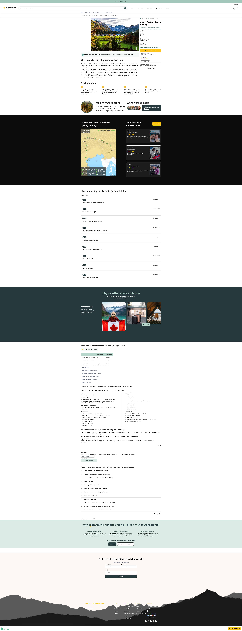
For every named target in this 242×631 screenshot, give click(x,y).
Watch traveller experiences (146, 61)
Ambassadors (139, 608)
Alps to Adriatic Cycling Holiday (105, 12)
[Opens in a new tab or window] (146, 621)
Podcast (116, 611)
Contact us (236, 4)
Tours (82, 12)
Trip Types (126, 616)
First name (108, 564)
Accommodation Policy (129, 606)
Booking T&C (127, 608)
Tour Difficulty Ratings (129, 613)
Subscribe (121, 576)
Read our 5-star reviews (145, 60)
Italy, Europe (144, 18)
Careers (116, 613)
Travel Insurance (127, 618)
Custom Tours (150, 8)
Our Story (116, 606)
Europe (86, 12)
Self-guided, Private (144, 39)
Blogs (156, 8)
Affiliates (138, 606)
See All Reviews (89, 460)
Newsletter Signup (151, 606)
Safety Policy (127, 611)
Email (106, 570)
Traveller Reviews (118, 608)
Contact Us (150, 608)
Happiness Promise (154, 18)
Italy (90, 12)
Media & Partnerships (141, 613)
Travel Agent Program (141, 611)
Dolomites (94, 12)
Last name (124, 564)
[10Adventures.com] (10, 8)
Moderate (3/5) (143, 44)
